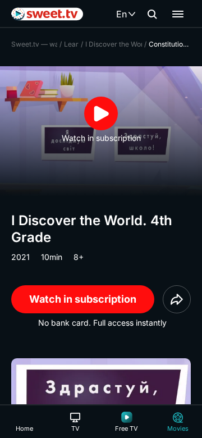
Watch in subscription (82, 299)
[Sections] (178, 14)
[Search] (152, 14)
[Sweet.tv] (47, 14)
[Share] (177, 299)
